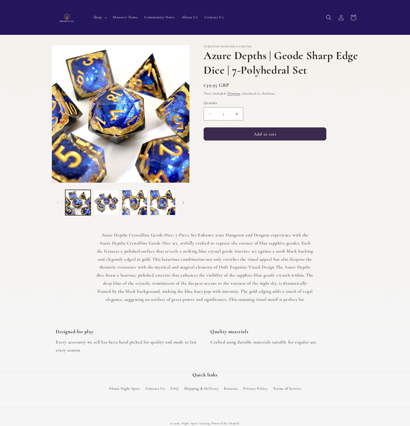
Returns (231, 388)
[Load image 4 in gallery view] (162, 202)
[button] (99, 17)
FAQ (174, 388)
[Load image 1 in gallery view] (78, 202)
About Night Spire (124, 388)
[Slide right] (183, 203)
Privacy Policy (255, 388)
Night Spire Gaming (195, 423)
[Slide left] (58, 203)
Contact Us (155, 388)
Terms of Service (287, 388)
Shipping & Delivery (201, 388)
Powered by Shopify (225, 423)
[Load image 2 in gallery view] (106, 202)
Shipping (233, 93)
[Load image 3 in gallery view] (134, 202)
